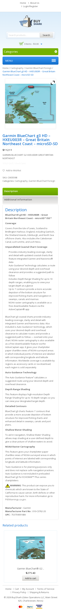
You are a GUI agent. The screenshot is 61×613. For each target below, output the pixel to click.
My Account (28, 588)
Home (23, 2)
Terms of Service (45, 588)
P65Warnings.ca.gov (15, 499)
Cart (17, 588)
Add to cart (30, 578)
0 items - (31, 43)
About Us (34, 2)
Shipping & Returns (39, 592)
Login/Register (30, 6)
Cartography (17, 68)
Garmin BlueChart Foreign (38, 68)
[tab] (30, 191)
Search (46, 35)
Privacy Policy (19, 592)
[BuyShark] (30, 21)
